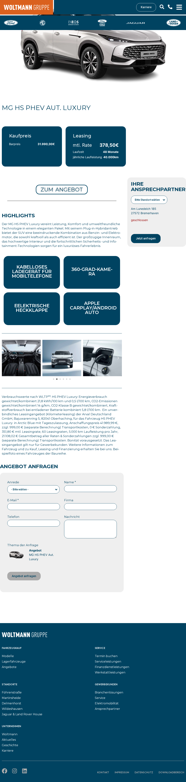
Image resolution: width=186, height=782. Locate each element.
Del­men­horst (11, 703)
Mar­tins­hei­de (11, 698)
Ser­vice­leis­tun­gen (108, 661)
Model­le (8, 656)
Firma (68, 500)
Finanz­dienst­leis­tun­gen (112, 667)
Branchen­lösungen (109, 692)
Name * (70, 482)
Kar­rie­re (7, 750)
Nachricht (72, 517)
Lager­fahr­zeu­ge (14, 661)
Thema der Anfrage (22, 545)
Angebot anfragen (24, 576)
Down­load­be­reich (171, 772)
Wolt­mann (9, 734)
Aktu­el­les (9, 739)
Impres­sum (122, 772)
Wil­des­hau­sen (12, 709)
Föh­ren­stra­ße (12, 692)
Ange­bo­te (9, 667)
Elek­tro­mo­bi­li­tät (107, 703)
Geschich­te (10, 745)
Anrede (13, 482)
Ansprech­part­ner (107, 709)
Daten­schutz (144, 772)
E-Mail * (13, 500)
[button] (5, 358)
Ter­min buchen (106, 656)
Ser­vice (100, 698)
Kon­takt (103, 772)
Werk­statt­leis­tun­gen (110, 672)
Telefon (13, 517)
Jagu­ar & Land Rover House (22, 714)
